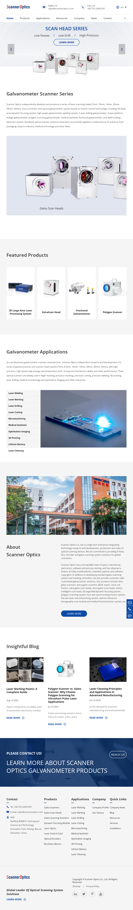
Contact (108, 18)
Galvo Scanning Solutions (82, 172)
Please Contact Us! (24, 753)
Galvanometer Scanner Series (39, 94)
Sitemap (76, 886)
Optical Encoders (52, 838)
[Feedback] (130, 615)
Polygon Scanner (112, 312)
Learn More (21, 211)
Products (25, 18)
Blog (112, 812)
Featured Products (27, 255)
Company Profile (100, 807)
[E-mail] (130, 602)
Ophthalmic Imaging (19, 431)
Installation (115, 828)
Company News (117, 807)
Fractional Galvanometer (81, 312)
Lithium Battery (16, 444)
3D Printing (14, 437)
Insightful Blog (22, 646)
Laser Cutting (15, 412)
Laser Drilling (15, 405)
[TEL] (130, 609)
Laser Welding (15, 393)
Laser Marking (15, 399)
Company (79, 18)
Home (10, 18)
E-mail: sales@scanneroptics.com (24, 812)
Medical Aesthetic (17, 425)
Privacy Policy (92, 886)
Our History (98, 812)
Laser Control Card (53, 833)
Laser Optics (111, 158)
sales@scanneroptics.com (61, 8)
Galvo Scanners (22, 162)
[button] (11, 49)
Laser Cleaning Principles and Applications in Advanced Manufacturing (105, 692)
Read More (13, 717)
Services (114, 823)
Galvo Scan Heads (51, 154)
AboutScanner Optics (23, 551)
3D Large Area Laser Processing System (20, 312)
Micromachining (16, 418)
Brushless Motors (52, 844)
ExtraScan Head (51, 312)
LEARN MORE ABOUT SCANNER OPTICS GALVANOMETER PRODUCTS (56, 766)
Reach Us (118, 755)
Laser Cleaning (16, 450)
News (94, 18)
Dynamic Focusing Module (57, 823)
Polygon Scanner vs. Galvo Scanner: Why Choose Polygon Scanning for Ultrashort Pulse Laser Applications (64, 695)
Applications (43, 18)
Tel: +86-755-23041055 (19, 806)
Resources (62, 18)
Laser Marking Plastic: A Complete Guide (21, 690)
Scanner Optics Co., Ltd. (96, 879)
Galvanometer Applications (37, 352)
